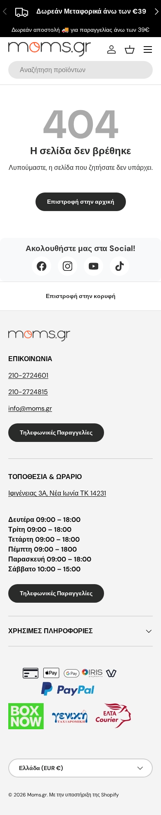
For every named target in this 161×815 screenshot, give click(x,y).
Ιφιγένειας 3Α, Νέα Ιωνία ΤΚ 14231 (57, 493)
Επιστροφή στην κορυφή (81, 296)
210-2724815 (28, 392)
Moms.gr (37, 795)
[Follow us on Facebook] (41, 266)
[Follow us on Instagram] (67, 266)
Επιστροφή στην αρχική (80, 201)
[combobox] (80, 70)
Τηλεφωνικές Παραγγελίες (56, 432)
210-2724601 (28, 375)
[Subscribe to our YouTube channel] (93, 266)
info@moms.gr (30, 408)
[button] (130, 49)
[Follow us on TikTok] (119, 266)
